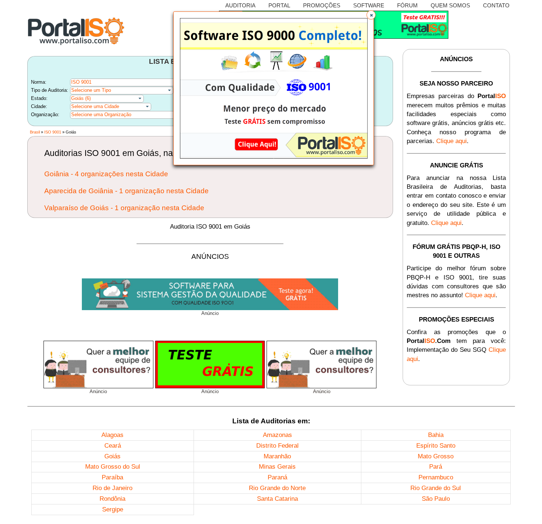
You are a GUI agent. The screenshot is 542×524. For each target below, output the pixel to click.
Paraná (277, 477)
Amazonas (277, 434)
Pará (435, 466)
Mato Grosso (436, 456)
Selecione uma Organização (101, 114)
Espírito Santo (435, 445)
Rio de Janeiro (112, 488)
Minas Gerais (277, 466)
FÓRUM (407, 5)
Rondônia (112, 498)
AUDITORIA (240, 5)
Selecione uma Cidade (95, 106)
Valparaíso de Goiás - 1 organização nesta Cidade (124, 208)
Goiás (112, 456)
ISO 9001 (52, 132)
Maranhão (277, 456)
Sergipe (112, 509)
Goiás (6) (81, 98)
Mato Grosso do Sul (112, 466)
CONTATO (496, 5)
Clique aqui (451, 141)
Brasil (35, 132)
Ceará (112, 445)
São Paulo (436, 498)
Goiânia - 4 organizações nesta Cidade (106, 174)
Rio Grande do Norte (277, 488)
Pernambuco (435, 477)
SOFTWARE (368, 5)
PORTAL (279, 5)
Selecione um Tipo (91, 90)
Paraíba (112, 477)
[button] (371, 15)
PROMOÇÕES (321, 5)
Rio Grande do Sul (435, 488)
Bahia (436, 434)
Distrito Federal (277, 445)
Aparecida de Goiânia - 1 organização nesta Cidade (126, 191)
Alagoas (112, 434)
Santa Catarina (277, 498)
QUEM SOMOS (450, 5)
